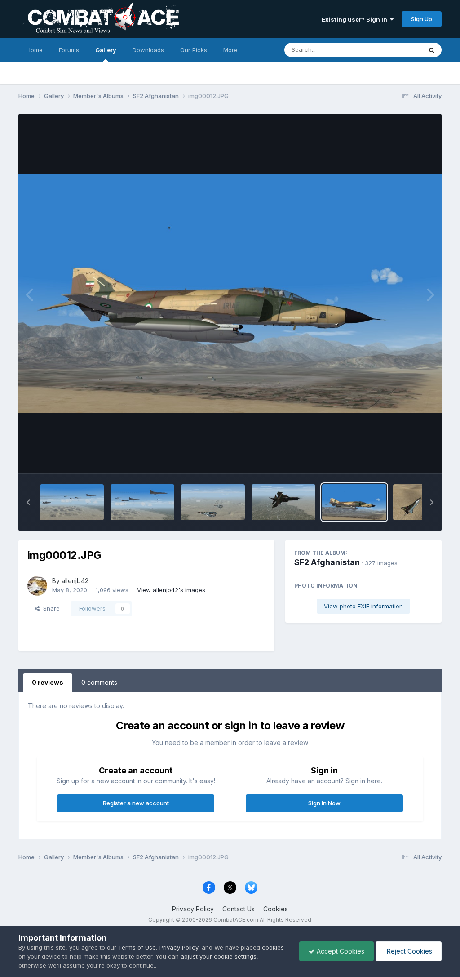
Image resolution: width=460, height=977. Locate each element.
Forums (69, 50)
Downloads (148, 50)
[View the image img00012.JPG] (354, 502)
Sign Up (421, 18)
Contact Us (238, 909)
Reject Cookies (408, 951)
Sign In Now (324, 803)
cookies (273, 947)
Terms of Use (137, 947)
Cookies (275, 909)
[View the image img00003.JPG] (142, 502)
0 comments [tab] (99, 682)
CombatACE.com (235, 919)
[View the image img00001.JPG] (283, 502)
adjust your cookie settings (219, 956)
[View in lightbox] (230, 293)
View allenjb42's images (171, 589)
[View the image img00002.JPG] (213, 502)
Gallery (105, 50)
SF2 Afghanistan (327, 562)
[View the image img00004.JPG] (72, 502)
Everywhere (394, 49)
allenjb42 (75, 580)
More (230, 50)
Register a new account (136, 803)
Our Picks (193, 50)
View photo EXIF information (363, 606)
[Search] (432, 50)
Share (50, 608)
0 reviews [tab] (47, 682)
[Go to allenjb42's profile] (37, 586)
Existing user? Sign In (356, 19)
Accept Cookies (339, 951)
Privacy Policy (193, 909)
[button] (28, 502)
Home (35, 50)
